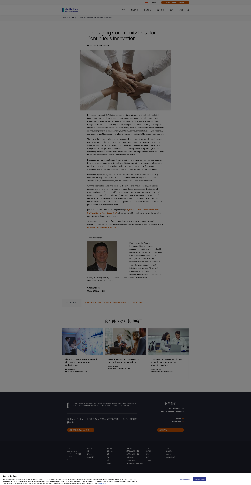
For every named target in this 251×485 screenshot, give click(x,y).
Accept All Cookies (199, 479)
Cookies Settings (185, 479)
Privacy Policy (102, 483)
